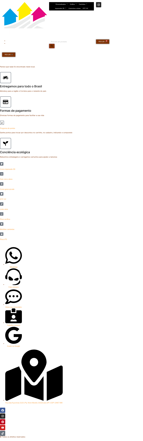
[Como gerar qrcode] (1, 184)
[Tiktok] (2, 433)
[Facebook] (2, 410)
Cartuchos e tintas (75, 8)
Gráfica (72, 4)
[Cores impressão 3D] (1, 164)
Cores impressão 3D (7, 169)
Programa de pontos (7, 128)
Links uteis (4, 209)
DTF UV (85, 8)
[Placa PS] (1, 234)
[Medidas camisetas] (1, 224)
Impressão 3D (59, 8)
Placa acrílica (5, 219)
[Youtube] (2, 427)
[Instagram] (98, 4)
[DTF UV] (1, 194)
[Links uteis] (1, 204)
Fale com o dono (6, 179)
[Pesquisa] (52, 46)
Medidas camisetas (7, 229)
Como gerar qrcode (7, 189)
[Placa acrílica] (1, 214)
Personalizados (61, 4)
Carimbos (82, 4)
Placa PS (3, 239)
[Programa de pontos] (2, 123)
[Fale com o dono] (1, 174)
